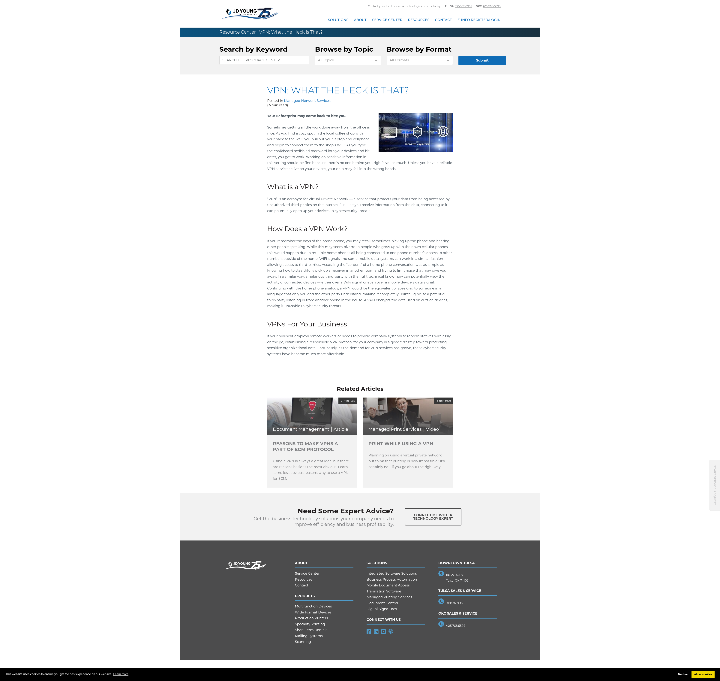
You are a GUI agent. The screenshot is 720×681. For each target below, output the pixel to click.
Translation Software (384, 591)
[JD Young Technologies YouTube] (383, 631)
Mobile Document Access (388, 585)
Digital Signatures (382, 609)
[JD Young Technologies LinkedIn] (376, 631)
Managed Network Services (307, 101)
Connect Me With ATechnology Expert (433, 517)
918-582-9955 (463, 6)
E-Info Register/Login (479, 20)
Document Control (382, 603)
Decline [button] (683, 674)
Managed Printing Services (389, 597)
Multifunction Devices (313, 606)
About (360, 20)
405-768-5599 (492, 6)
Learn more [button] (120, 674)
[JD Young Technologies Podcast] (390, 631)
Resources (418, 20)
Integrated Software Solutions (392, 573)
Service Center (387, 20)
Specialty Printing (310, 624)
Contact (443, 20)
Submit (482, 60)
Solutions (338, 20)
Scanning (303, 642)
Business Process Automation (392, 579)
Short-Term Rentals (311, 630)
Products (305, 596)
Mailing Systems (309, 636)
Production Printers (311, 618)
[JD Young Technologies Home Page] (250, 14)
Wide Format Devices (313, 612)
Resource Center (237, 32)
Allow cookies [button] (703, 674)
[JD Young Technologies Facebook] (369, 631)
